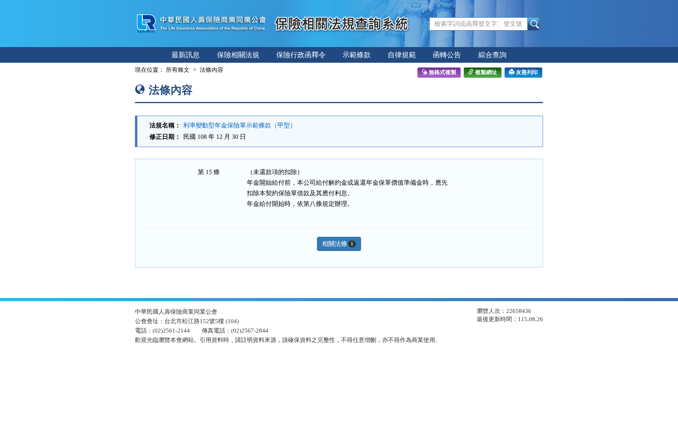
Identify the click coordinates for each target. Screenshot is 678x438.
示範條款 (357, 55)
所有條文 (178, 70)
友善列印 (527, 72)
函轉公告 (447, 55)
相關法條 (337, 243)
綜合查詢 (492, 55)
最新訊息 (185, 55)
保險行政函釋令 (301, 55)
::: (128, 70)
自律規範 (402, 55)
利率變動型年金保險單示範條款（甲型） (239, 125)
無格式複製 (442, 72)
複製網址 (486, 72)
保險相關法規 (238, 55)
